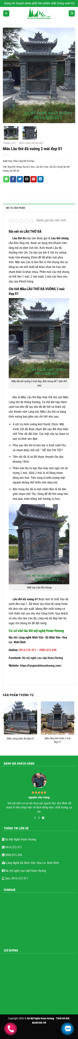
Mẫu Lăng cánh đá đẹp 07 (20, 738)
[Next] (69, 75)
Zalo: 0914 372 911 (16, 878)
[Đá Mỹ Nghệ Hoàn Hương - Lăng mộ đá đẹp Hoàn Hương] (39, 13)
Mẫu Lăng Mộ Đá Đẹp (31, 143)
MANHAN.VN (39, 1022)
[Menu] (6, 13)
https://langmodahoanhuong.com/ (40, 665)
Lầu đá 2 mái (42, 166)
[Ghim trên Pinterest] (33, 179)
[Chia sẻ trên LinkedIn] (40, 179)
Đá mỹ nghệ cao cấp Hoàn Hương (42, 658)
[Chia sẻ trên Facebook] (13, 179)
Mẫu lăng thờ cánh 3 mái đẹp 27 (58, 740)
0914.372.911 (13, 847)
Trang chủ (9, 143)
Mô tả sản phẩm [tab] (15, 207)
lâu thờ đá (14, 170)
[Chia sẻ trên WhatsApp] (6, 179)
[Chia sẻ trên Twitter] (20, 179)
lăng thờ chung (15, 166)
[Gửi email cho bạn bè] (27, 179)
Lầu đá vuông (55, 166)
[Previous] (9, 75)
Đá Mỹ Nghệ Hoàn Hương (20, 839)
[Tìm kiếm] (72, 13)
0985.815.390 (13, 855)
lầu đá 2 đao (29, 166)
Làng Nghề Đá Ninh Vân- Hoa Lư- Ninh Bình (32, 863)
